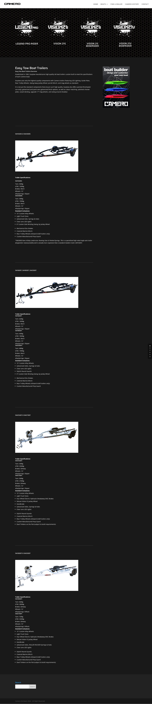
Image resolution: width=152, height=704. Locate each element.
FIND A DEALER (116, 4)
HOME (95, 4)
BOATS (103, 4)
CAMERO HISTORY (132, 4)
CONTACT (145, 4)
